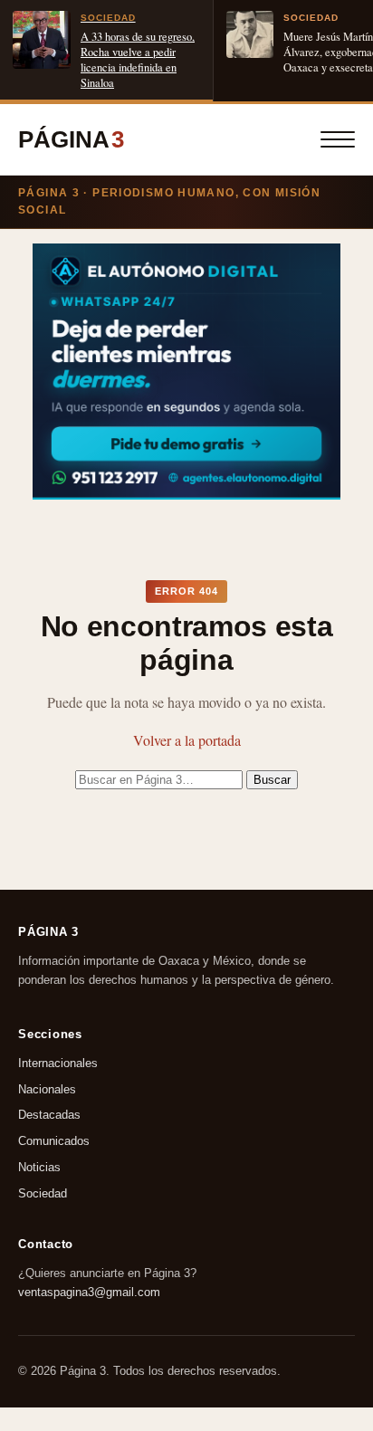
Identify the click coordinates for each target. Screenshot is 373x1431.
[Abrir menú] (337, 139)
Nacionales (47, 1089)
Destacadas (49, 1115)
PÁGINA (71, 139)
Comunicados (54, 1141)
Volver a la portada (187, 739)
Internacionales (58, 1063)
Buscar (272, 780)
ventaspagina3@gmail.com (89, 1291)
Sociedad (42, 1193)
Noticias (39, 1167)
